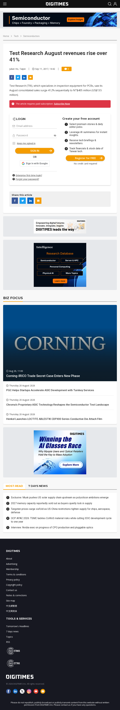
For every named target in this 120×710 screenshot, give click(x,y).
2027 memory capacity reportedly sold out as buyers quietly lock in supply (51, 503)
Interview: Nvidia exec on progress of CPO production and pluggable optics (52, 527)
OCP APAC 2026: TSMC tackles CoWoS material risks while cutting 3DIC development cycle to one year (61, 520)
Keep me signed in (26, 143)
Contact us (11, 590)
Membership (12, 569)
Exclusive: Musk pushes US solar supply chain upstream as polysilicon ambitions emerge (60, 497)
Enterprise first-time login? (29, 175)
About (9, 558)
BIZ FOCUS (13, 298)
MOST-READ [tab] (14, 486)
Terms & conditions (16, 574)
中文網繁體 (11, 605)
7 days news (12, 631)
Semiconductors (31, 36)
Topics (9, 636)
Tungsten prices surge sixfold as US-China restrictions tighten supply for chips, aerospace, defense (60, 510)
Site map (10, 600)
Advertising (11, 563)
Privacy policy (13, 579)
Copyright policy (14, 584)
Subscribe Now (62, 103)
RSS (8, 641)
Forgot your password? (27, 179)
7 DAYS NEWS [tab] (38, 486)
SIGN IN (34, 150)
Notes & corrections (16, 595)
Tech (16, 36)
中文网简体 (11, 611)
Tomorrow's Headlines (17, 626)
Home (6, 36)
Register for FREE (85, 158)
